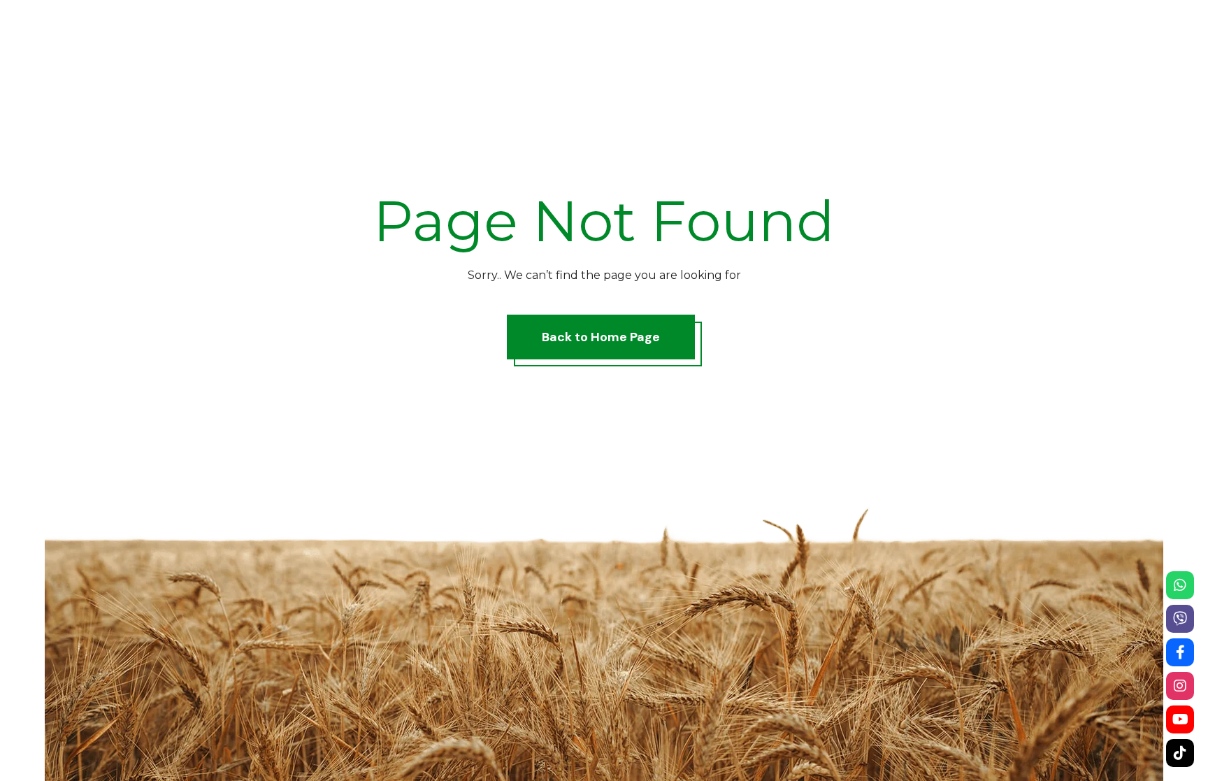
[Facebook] (1180, 652)
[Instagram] (1180, 686)
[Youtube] (1180, 719)
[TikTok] (1180, 753)
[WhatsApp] (1180, 585)
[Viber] (1180, 619)
